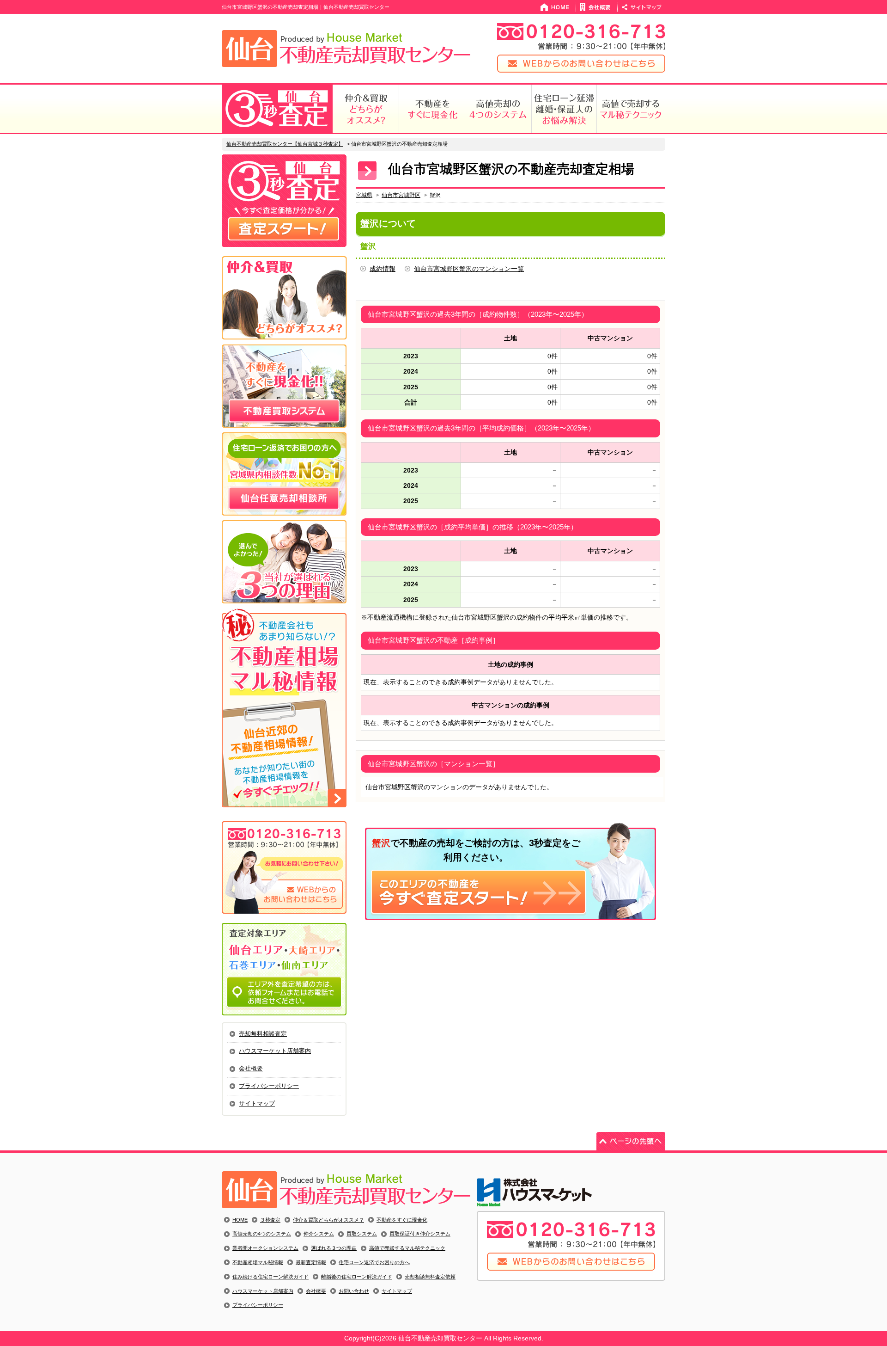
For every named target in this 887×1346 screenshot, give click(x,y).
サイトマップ (257, 1103)
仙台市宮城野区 (401, 195)
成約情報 (382, 268)
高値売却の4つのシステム (261, 1233)
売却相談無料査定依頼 (430, 1276)
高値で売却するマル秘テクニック (407, 1248)
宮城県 (364, 195)
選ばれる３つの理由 (334, 1248)
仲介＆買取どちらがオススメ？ (328, 1220)
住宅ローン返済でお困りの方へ (374, 1262)
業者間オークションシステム (265, 1248)
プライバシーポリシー (269, 1085)
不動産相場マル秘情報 (257, 1262)
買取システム (361, 1233)
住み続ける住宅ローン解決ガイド (270, 1276)
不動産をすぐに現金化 (402, 1220)
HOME (240, 1220)
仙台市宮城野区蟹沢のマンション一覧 (469, 268)
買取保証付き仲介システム (419, 1233)
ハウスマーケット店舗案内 (275, 1050)
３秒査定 (270, 1220)
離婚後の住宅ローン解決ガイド (356, 1276)
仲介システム (319, 1233)
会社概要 (251, 1068)
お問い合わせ (354, 1291)
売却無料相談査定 (263, 1033)
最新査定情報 (311, 1262)
